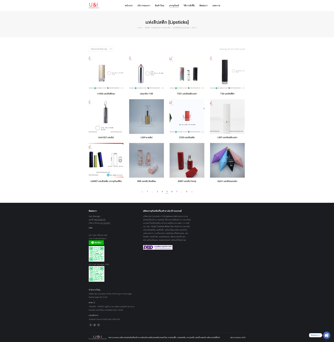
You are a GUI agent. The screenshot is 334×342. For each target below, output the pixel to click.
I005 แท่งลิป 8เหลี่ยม (146, 181)
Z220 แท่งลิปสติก (187, 137)
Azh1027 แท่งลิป (106, 137)
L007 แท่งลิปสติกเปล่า (227, 137)
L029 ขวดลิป (146, 137)
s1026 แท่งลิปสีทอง (106, 93)
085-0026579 (99, 219)
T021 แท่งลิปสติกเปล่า (187, 93)
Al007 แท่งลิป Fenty (187, 181)
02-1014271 (105, 223)
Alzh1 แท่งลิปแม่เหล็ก (227, 181)
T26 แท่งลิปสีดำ (227, 93)
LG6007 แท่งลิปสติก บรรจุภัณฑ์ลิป (106, 181)
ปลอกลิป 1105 (146, 93)
